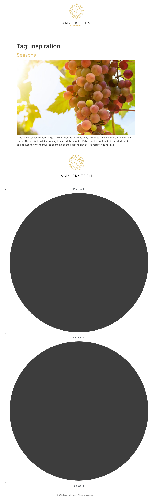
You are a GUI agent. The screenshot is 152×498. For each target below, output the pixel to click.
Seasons (26, 55)
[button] (76, 37)
